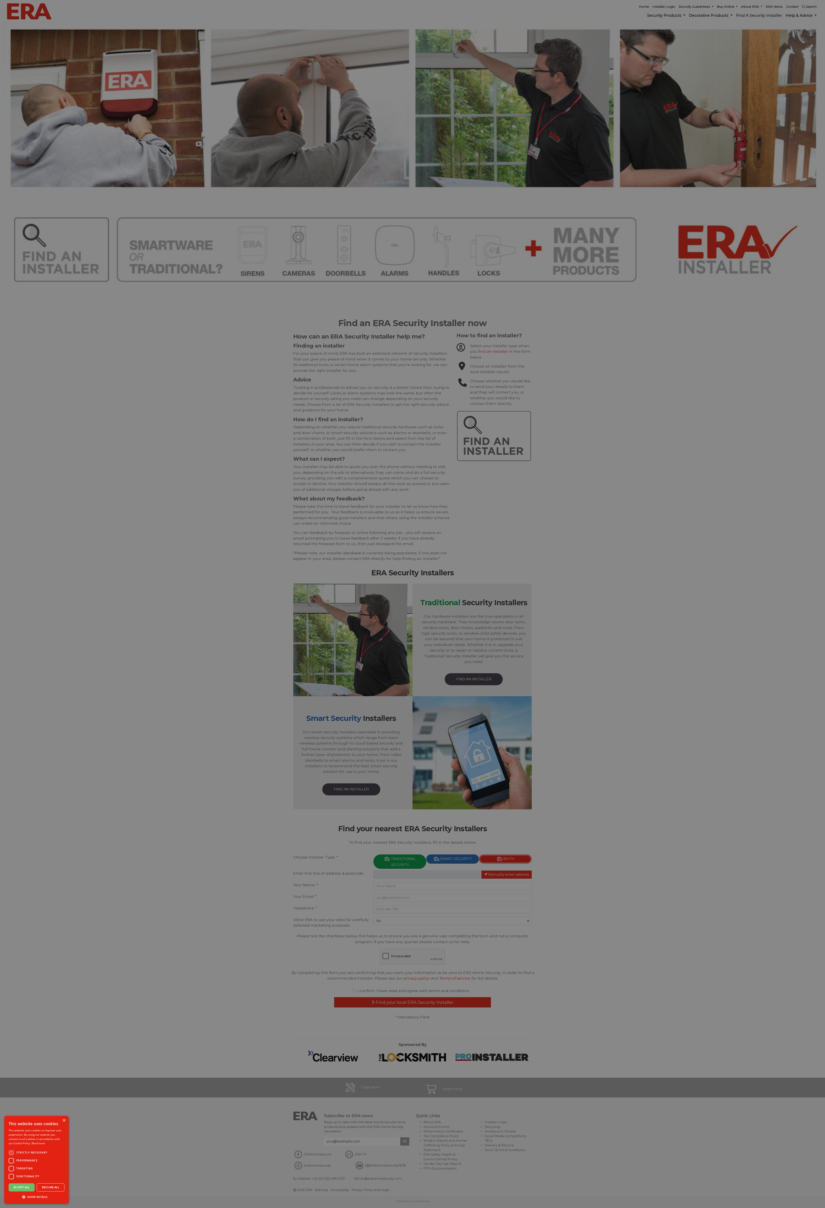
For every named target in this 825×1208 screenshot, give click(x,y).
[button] (36, 1196)
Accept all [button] (22, 1187)
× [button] (64, 1120)
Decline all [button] (50, 1187)
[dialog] (36, 1160)
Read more (38, 1143)
